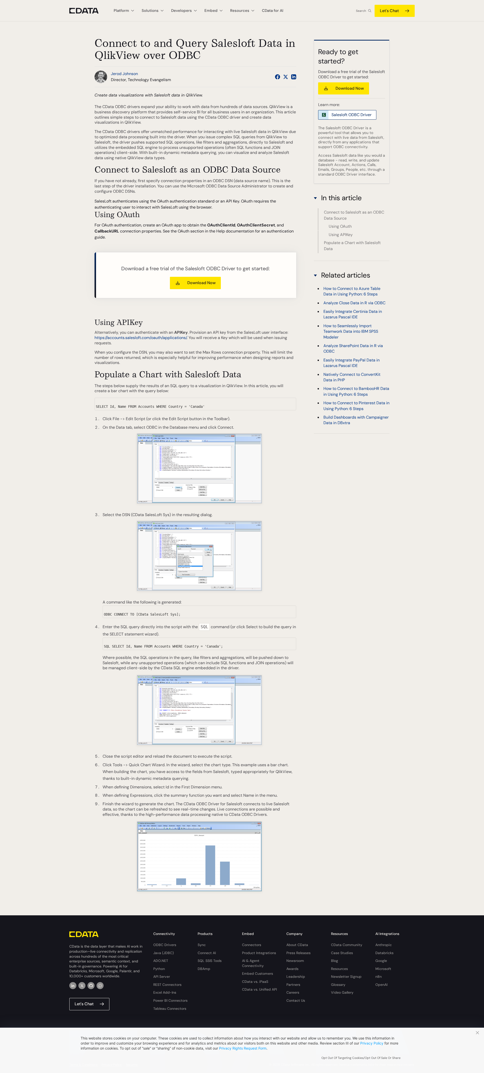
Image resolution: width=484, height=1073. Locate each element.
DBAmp (204, 968)
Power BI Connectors (170, 1000)
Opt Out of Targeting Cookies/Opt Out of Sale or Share (361, 1058)
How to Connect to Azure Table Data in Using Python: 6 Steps (351, 291)
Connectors (251, 945)
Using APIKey (341, 234)
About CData (297, 945)
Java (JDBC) (163, 953)
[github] (91, 985)
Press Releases (298, 953)
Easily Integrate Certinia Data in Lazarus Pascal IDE (352, 314)
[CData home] (87, 10)
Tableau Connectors (169, 1008)
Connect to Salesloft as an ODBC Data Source (354, 215)
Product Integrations (259, 953)
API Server (161, 976)
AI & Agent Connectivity (253, 963)
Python (159, 968)
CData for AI (272, 10)
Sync (202, 945)
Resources (339, 968)
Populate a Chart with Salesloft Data (352, 245)
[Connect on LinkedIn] (293, 76)
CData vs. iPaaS (255, 981)
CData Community (346, 945)
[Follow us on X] (285, 76)
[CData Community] (100, 985)
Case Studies (342, 953)
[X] (81, 985)
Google (381, 960)
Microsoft (383, 968)
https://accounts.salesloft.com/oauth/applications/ (141, 337)
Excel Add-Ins (164, 992)
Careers (292, 992)
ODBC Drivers (164, 945)
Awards (292, 968)
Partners (293, 984)
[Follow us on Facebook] (277, 76)
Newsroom (295, 960)
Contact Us (295, 1000)
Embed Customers (257, 973)
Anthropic (383, 945)
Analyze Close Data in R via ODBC (354, 302)
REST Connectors (167, 984)
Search (361, 11)
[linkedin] (72, 985)
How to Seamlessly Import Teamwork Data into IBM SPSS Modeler (350, 331)
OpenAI (381, 984)
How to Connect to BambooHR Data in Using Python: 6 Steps (356, 391)
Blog (334, 960)
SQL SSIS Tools (210, 960)
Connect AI (207, 953)
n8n (378, 976)
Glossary (338, 984)
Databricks (384, 953)
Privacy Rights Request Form (242, 1048)
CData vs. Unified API (259, 989)
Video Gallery (342, 992)
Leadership (295, 976)
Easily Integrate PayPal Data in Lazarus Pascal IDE (351, 362)
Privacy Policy (371, 1043)
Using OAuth (340, 226)
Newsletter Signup (346, 976)
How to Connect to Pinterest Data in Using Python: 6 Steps (356, 405)
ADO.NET (160, 960)
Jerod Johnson (124, 73)
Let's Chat (389, 10)
